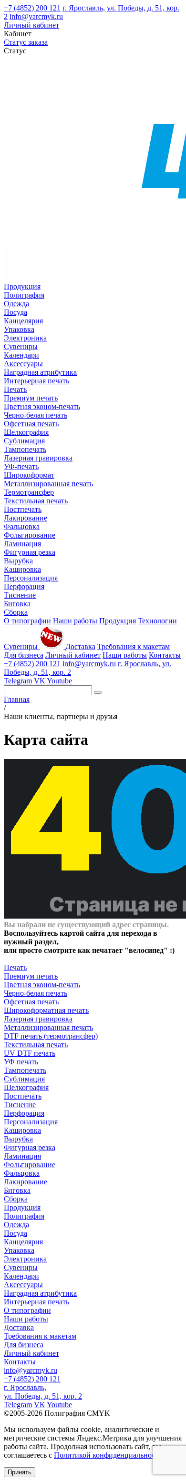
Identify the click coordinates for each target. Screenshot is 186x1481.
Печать (15, 389)
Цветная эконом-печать (42, 406)
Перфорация (24, 586)
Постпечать (22, 509)
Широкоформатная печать (46, 1010)
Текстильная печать (36, 501)
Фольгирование (29, 535)
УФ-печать (21, 466)
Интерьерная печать (36, 381)
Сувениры (21, 346)
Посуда (15, 312)
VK (39, 681)
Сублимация (24, 441)
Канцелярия (23, 321)
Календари (21, 355)
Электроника (25, 338)
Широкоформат (29, 475)
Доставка (80, 646)
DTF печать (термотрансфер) (51, 1036)
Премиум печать (31, 398)
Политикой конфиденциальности (108, 1455)
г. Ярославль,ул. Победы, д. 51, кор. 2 (43, 1391)
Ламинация (22, 544)
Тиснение (20, 595)
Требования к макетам (133, 646)
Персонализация (31, 578)
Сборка (16, 612)
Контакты (165, 655)
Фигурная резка (29, 552)
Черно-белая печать (35, 415)
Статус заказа (26, 42)
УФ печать (21, 1062)
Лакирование (25, 518)
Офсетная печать (31, 424)
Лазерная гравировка (38, 458)
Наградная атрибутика (40, 372)
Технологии (157, 621)
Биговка (17, 604)
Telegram (18, 681)
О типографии (27, 621)
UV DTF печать (29, 1053)
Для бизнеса (23, 655)
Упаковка (19, 329)
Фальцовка (22, 526)
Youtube (59, 681)
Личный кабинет (31, 25)
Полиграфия (24, 295)
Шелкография (26, 432)
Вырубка (18, 561)
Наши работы (75, 621)
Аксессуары (23, 364)
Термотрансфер (29, 492)
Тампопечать (25, 449)
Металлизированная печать (48, 484)
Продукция (22, 286)
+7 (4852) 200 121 (32, 8)
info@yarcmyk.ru (36, 16)
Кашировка (22, 569)
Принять (19, 1472)
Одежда (16, 304)
